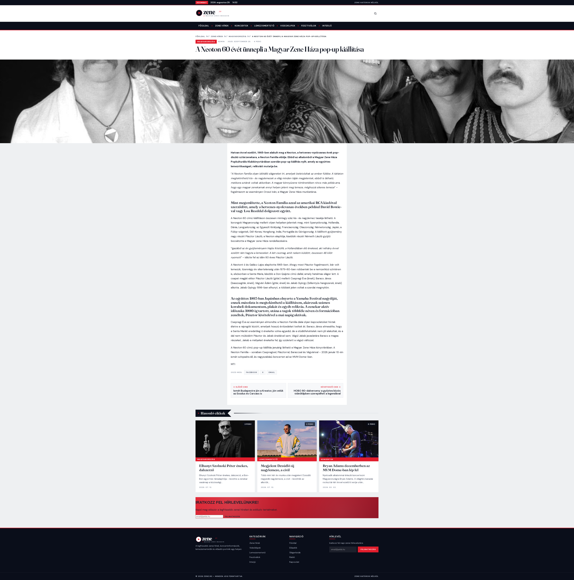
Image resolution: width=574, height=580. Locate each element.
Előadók (293, 547)
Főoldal (204, 25)
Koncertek (241, 25)
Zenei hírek (222, 25)
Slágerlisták (295, 552)
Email (272, 372)
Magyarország (237, 36)
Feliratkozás (232, 516)
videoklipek (287, 25)
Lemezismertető (264, 25)
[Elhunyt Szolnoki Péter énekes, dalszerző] (225, 438)
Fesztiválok (308, 25)
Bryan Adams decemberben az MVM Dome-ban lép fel (346, 468)
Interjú (327, 25)
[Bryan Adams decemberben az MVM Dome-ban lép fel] (348, 438)
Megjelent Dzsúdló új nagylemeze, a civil (277, 468)
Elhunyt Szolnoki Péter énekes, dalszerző (223, 468)
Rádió (292, 557)
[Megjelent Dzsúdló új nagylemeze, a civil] (287, 438)
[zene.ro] (215, 12)
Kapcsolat (294, 562)
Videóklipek (255, 547)
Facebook (251, 372)
